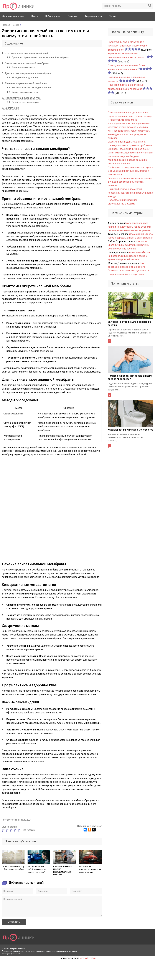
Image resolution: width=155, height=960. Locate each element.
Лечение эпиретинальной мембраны (24, 83)
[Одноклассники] (89, 829)
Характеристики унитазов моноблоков (130, 429)
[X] (94, 829)
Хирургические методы (22, 92)
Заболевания (52, 16)
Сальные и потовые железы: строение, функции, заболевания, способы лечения (130, 182)
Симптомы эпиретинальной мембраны (25, 63)
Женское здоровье (13, 16)
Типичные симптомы (21, 67)
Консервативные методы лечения (29, 87)
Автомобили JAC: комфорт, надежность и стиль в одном (90, 869)
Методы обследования (22, 77)
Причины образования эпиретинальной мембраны (38, 57)
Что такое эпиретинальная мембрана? (25, 53)
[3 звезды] (12, 830)
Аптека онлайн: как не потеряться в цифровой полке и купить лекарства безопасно (129, 256)
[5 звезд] (19, 830)
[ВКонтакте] (85, 829)
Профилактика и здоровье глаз (21, 97)
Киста (34, 16)
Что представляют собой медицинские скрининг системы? (37, 869)
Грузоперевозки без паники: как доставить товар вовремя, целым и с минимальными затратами (129, 227)
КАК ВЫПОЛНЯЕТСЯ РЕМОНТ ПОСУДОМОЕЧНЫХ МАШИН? (62, 870)
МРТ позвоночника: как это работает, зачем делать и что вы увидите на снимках (129, 134)
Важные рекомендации (23, 102)
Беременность (93, 16)
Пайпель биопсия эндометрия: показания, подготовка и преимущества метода (130, 193)
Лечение (73, 16)
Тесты (112, 16)
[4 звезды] (16, 830)
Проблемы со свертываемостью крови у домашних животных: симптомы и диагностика (130, 171)
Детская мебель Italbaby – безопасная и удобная (13, 867)
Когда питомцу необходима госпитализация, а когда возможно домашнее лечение (128, 160)
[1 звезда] (4, 830)
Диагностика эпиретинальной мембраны (26, 73)
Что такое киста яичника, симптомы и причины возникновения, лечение (128, 245)
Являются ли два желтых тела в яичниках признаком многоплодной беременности (128, 46)
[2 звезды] (8, 830)
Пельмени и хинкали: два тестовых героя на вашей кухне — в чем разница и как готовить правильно (130, 116)
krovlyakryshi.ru (88, 958)
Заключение (10, 107)
